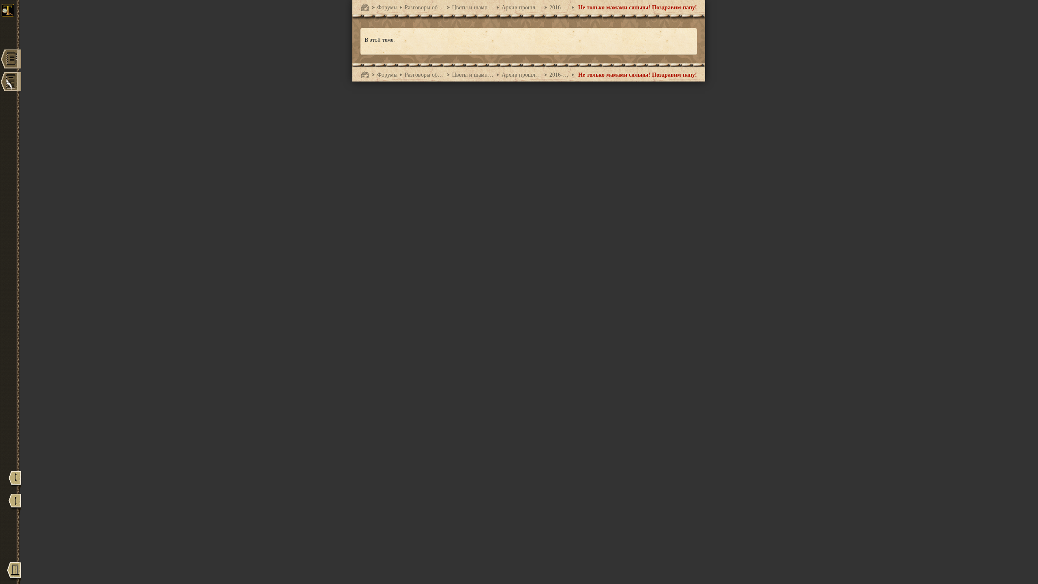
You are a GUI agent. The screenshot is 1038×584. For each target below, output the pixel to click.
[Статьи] (10, 82)
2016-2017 (559, 7)
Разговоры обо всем (425, 7)
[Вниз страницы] (15, 504)
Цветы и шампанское (473, 7)
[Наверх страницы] (15, 481)
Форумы (387, 7)
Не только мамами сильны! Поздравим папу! (637, 7)
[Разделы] (10, 59)
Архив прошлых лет (522, 7)
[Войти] (14, 573)
